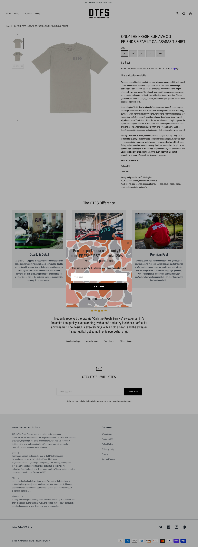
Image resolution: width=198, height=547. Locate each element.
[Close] (128, 243)
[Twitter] (89, 299)
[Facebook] (96, 299)
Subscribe (99, 286)
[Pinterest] (108, 299)
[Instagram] (102, 299)
